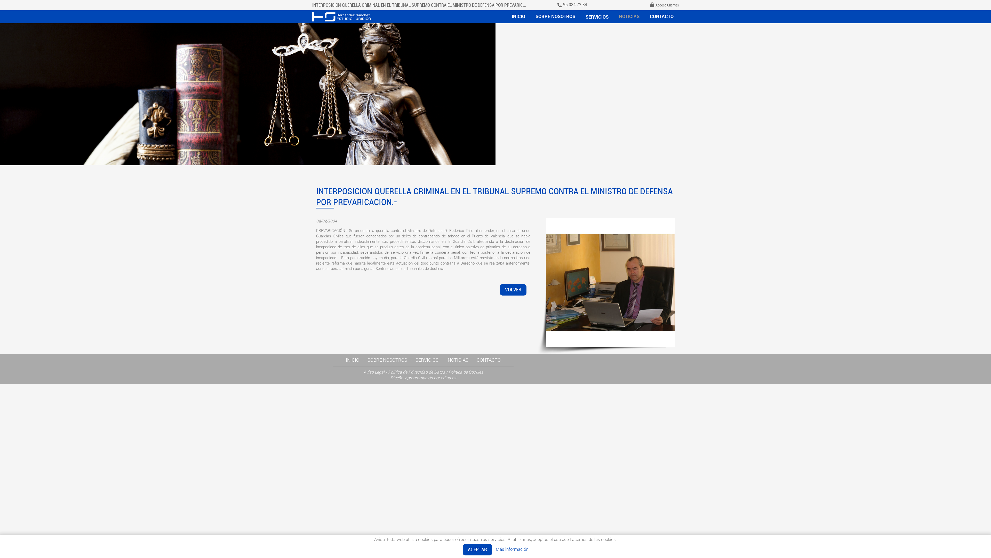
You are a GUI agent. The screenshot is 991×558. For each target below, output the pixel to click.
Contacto (662, 16)
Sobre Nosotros (555, 16)
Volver (513, 290)
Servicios (597, 17)
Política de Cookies (466, 372)
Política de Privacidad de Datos (416, 372)
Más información (512, 549)
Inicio (518, 16)
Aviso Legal (374, 372)
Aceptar (477, 550)
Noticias (629, 16)
